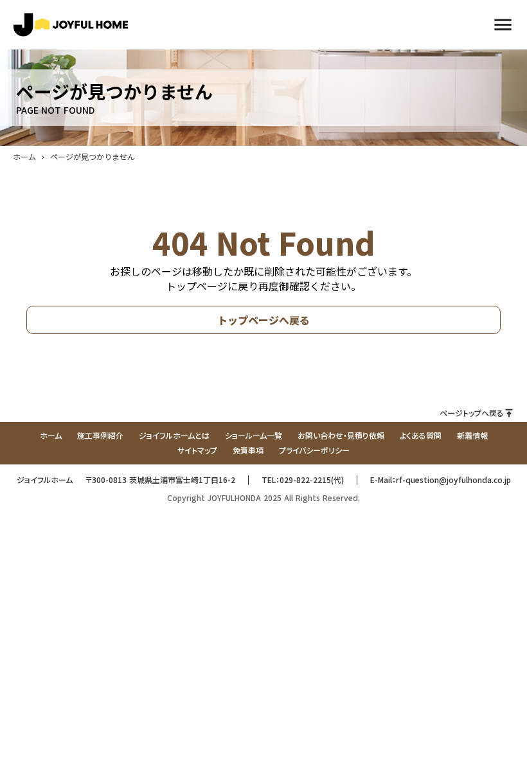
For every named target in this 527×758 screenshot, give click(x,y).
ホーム (24, 156)
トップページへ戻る (263, 320)
